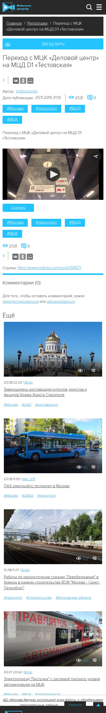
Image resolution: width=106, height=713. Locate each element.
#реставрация (46, 404)
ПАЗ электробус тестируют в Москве (37, 486)
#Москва (15, 108)
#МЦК (12, 119)
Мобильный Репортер (17, 7)
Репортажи (37, 23)
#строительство (39, 597)
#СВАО (27, 495)
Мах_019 (28, 479)
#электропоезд (47, 694)
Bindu (28, 382)
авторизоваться (61, 301)
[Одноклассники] (23, 81)
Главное (14, 23)
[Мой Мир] (30, 81)
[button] (53, 174)
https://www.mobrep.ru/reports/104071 (49, 267)
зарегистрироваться (21, 301)
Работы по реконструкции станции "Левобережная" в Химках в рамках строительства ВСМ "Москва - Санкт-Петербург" (52, 582)
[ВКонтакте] (16, 81)
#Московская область (73, 597)
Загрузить (53, 44)
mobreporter (27, 91)
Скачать (18, 207)
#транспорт (46, 108)
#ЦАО (26, 404)
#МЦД (75, 108)
